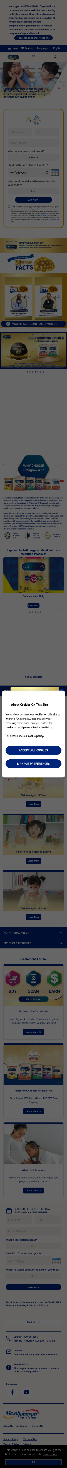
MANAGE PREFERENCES (33, 763)
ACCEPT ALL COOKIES (33, 750)
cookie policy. (36, 736)
